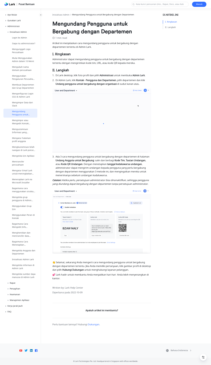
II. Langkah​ (170, 27)
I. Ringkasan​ (171, 21)
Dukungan (93, 324)
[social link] (22, 350)
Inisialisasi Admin (60, 14)
